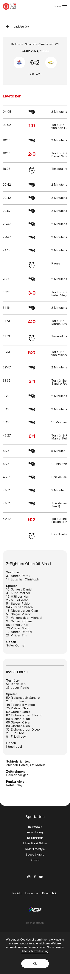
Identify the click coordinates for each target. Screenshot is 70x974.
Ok (35, 963)
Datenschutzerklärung (35, 951)
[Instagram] (29, 876)
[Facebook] (34, 876)
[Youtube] (41, 877)
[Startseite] (9, 6)
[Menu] (64, 6)
